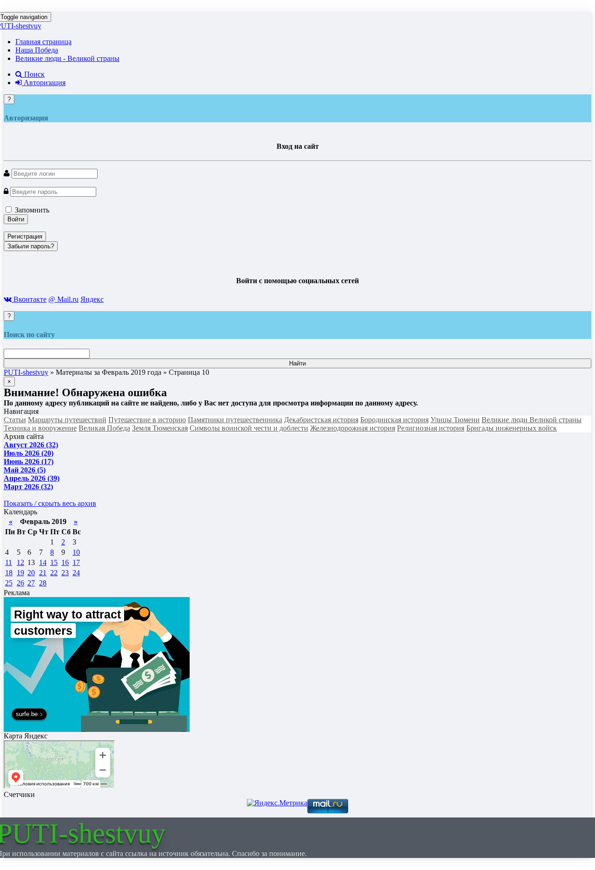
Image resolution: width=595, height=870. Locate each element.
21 (42, 573)
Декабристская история (321, 420)
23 (65, 573)
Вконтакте (29, 299)
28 (42, 583)
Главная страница (43, 42)
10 (76, 552)
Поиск (33, 74)
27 (31, 583)
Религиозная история (430, 428)
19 (20, 573)
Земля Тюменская (160, 428)
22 (54, 573)
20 (31, 573)
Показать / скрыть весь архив (50, 503)
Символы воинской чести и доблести (249, 428)
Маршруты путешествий (67, 420)
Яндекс (92, 299)
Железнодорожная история (352, 428)
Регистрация (24, 236)
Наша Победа (36, 50)
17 (76, 562)
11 (8, 562)
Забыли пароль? (30, 246)
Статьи (15, 420)
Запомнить (31, 210)
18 (9, 573)
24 (76, 573)
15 (54, 562)
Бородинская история (394, 420)
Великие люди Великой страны (532, 420)
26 (20, 583)
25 (9, 583)
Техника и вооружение (40, 428)
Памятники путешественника (235, 420)
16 (65, 562)
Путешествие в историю (147, 420)
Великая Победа (104, 428)
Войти (15, 219)
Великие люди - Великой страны (67, 58)
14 (42, 562)
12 (20, 562)
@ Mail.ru (63, 299)
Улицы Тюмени (455, 420)
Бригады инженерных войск (511, 428)
